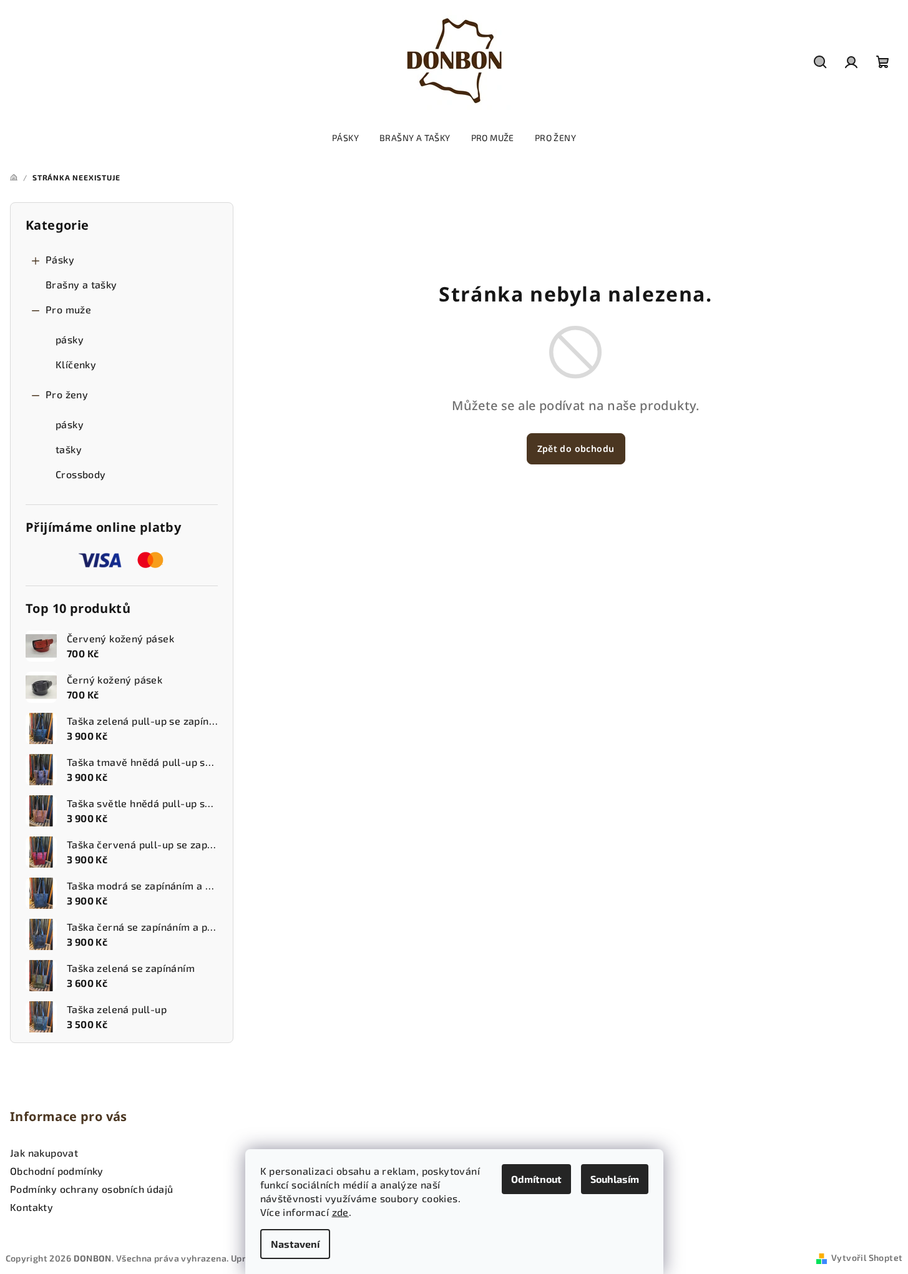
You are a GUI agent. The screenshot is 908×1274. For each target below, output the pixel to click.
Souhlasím (614, 1179)
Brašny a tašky (81, 284)
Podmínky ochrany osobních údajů (91, 1189)
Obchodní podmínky (57, 1171)
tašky (69, 449)
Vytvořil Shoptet (866, 1257)
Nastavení (295, 1244)
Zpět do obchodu (576, 448)
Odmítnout (536, 1179)
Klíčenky (76, 364)
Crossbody (81, 474)
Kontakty (31, 1207)
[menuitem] (345, 138)
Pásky (60, 259)
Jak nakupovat (44, 1153)
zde (340, 1212)
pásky (70, 339)
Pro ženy (67, 394)
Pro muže (68, 309)
